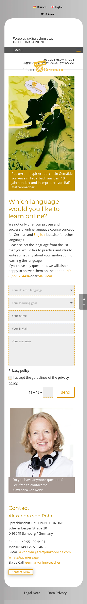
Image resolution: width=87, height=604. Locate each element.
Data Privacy (57, 593)
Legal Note (32, 593)
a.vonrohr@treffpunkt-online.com (45, 552)
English (39, 234)
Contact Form (21, 572)
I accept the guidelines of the (38, 380)
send (65, 392)
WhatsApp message (23, 557)
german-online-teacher (42, 562)
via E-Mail (45, 276)
